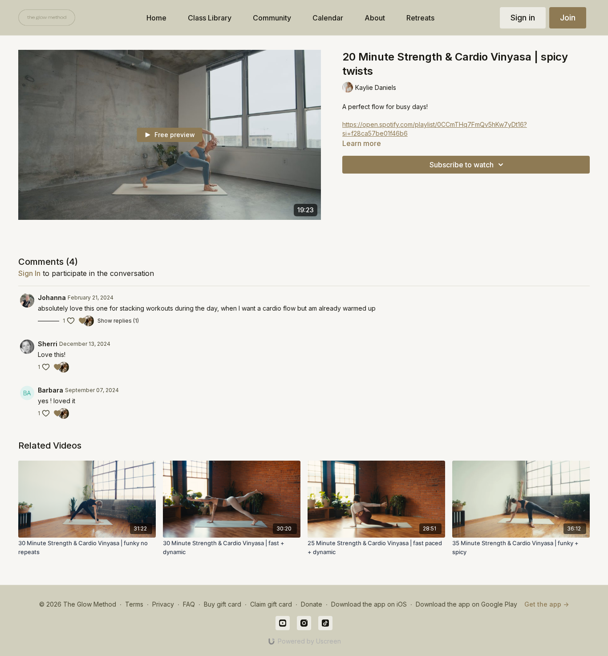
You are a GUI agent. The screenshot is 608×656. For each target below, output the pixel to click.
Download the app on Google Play (466, 604)
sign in (29, 273)
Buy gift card (222, 604)
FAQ (189, 604)
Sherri (47, 344)
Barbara (50, 390)
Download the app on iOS (369, 604)
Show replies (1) (118, 320)
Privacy (163, 604)
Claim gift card (271, 604)
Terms (134, 604)
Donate (311, 604)
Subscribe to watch (462, 164)
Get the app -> (546, 604)
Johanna (52, 297)
